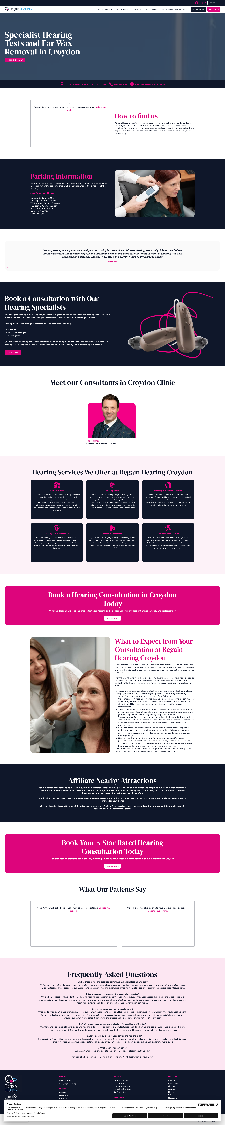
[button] (186, 9)
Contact (63, 1076)
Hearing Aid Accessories (57, 534)
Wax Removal (57, 490)
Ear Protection (120, 1092)
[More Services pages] (113, 9)
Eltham (171, 1092)
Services (118, 1076)
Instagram (63, 1095)
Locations (172, 1076)
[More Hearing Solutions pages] (131, 9)
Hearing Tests (112, 490)
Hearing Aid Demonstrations (168, 490)
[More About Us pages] (142, 9)
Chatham (172, 1086)
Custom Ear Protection (168, 534)
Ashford (171, 1080)
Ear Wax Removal (121, 1080)
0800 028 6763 (65, 1080)
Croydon (171, 1089)
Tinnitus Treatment (112, 534)
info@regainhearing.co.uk (70, 1084)
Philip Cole (112, 261)
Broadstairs (173, 1083)
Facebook (63, 1092)
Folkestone (173, 1095)
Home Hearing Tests (122, 1089)
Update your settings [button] (158, 911)
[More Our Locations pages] (157, 9)
